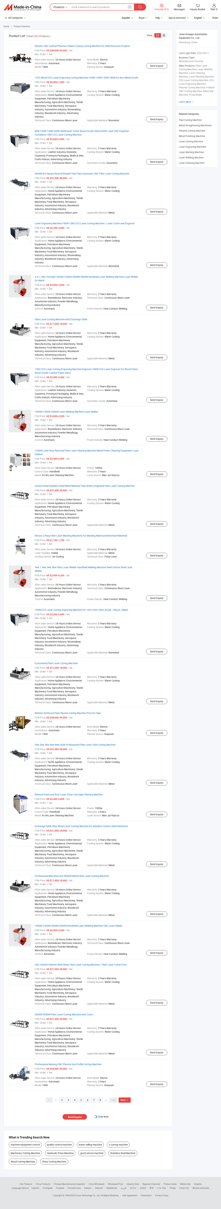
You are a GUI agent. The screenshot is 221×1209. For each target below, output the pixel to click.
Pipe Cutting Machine (190, 120)
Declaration (146, 1195)
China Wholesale (96, 1184)
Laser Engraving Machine (192, 146)
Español (35, 1188)
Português (47, 1188)
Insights (197, 1184)
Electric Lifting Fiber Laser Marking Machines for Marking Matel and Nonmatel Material (81, 535)
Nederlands (111, 1188)
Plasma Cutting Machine (192, 130)
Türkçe (173, 1188)
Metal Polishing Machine (192, 136)
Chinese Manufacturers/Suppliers (69, 1184)
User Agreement (129, 1195)
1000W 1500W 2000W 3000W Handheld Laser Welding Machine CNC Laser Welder (78, 925)
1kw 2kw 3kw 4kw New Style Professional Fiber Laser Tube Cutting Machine (75, 744)
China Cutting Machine (54, 1161)
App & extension (177, 17)
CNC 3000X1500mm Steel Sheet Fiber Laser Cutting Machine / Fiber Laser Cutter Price (81, 964)
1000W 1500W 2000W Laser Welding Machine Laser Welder (66, 411)
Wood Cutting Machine (23, 1161)
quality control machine (59, 1144)
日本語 (143, 1188)
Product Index (170, 1184)
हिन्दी (151, 1188)
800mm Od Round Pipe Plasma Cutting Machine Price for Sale (68, 713)
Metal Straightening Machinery (195, 125)
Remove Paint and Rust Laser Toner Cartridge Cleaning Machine (69, 794)
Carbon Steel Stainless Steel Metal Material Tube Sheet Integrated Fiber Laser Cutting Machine (85, 485)
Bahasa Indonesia (201, 1188)
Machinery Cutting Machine (25, 1153)
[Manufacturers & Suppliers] (22, 7)
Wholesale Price (115, 1184)
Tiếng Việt (184, 1188)
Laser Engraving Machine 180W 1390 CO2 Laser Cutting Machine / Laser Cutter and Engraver (85, 223)
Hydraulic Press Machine (60, 1153)
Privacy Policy (161, 1195)
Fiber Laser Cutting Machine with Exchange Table (61, 319)
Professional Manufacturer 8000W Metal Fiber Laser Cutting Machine (72, 876)
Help (157, 17)
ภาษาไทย (161, 1188)
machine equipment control (25, 1144)
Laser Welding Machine (191, 157)
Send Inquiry (156, 65)
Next (125, 1100)
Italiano (88, 1188)
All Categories (15, 17)
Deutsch (99, 1188)
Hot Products (26, 1184)
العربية (123, 1188)
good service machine (91, 1153)
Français (60, 1188)
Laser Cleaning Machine (191, 162)
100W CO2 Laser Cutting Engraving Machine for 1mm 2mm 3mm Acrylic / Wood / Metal (81, 609)
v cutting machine (118, 1144)
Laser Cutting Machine (191, 141)
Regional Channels (151, 1184)
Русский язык (74, 1188)
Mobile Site (185, 1184)
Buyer (142, 17)
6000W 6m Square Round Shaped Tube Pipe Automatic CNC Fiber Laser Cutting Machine (82, 173)
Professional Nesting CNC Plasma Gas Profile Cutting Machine (68, 1064)
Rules (215, 17)
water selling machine (90, 1144)
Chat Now (103, 1116)
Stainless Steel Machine (122, 1153)
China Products (43, 1184)
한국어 (133, 1188)
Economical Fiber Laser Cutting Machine (56, 663)
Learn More (186, 101)
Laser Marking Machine (191, 152)
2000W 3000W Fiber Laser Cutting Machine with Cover (64, 1014)
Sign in (214, 9)
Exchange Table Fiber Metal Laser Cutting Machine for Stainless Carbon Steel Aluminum (81, 826)
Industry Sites (132, 1184)
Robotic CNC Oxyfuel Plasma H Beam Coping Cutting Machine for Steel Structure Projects (82, 46)
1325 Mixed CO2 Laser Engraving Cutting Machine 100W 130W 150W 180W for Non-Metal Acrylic (86, 77)
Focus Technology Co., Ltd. (88, 1195)
